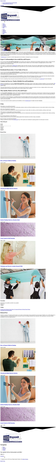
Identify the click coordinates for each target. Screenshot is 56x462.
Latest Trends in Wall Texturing (7, 238)
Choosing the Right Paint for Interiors (9, 188)
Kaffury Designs (25, 459)
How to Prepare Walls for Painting (8, 160)
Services (4, 25)
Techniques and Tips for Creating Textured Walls (11, 266)
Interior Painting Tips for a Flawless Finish (10, 219)
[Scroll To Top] (1, 426)
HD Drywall (15, 65)
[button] (28, 127)
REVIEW (2, 21)
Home (4, 23)
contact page (42, 78)
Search (1, 123)
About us (4, 24)
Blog (3, 27)
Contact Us (5, 26)
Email (1, 303)
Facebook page (28, 100)
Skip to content (3, 0)
